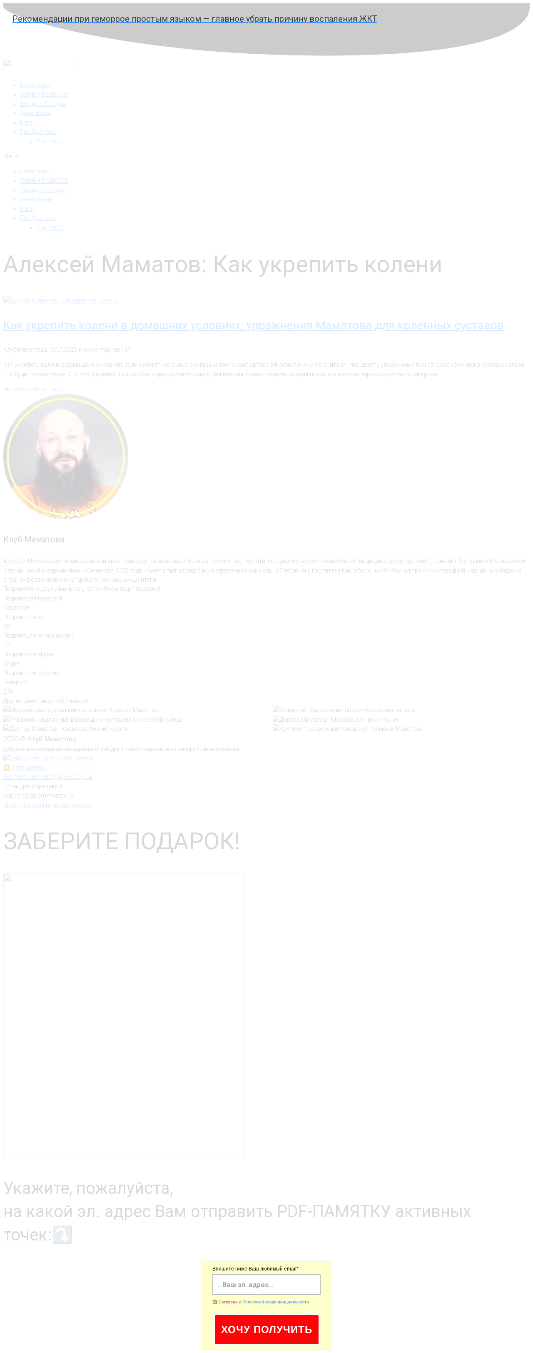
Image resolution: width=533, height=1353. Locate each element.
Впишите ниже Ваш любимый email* (255, 1269)
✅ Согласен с (260, 1302)
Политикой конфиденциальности (275, 1302)
